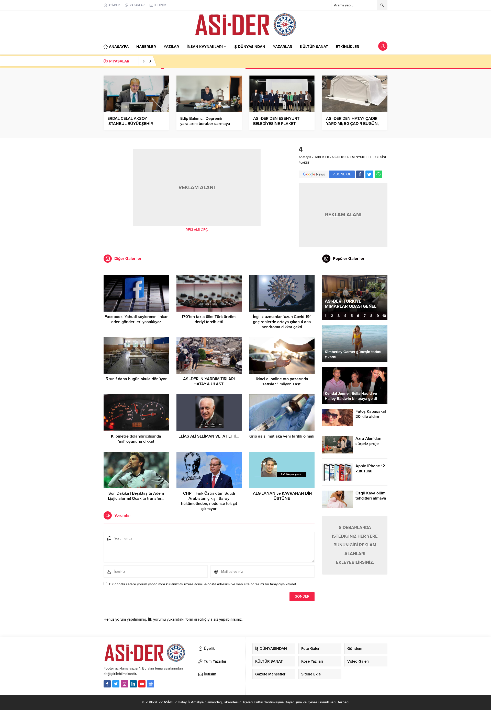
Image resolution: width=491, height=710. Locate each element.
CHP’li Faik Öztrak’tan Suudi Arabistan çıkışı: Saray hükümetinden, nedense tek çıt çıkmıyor (209, 501)
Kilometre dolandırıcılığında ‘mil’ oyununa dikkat (136, 439)
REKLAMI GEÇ (197, 230)
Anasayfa (305, 157)
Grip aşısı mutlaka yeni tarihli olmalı (281, 436)
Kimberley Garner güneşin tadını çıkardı (353, 354)
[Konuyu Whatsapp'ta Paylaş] (378, 174)
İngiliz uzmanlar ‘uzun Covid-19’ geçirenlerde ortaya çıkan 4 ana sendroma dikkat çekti (282, 322)
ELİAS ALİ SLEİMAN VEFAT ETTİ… (208, 436)
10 (384, 316)
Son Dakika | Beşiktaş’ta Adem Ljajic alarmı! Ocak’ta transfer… (136, 496)
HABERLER (321, 157)
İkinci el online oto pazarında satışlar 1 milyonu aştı (282, 381)
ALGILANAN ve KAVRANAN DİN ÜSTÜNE (282, 496)
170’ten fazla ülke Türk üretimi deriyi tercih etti (209, 319)
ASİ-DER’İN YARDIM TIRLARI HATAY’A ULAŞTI (209, 381)
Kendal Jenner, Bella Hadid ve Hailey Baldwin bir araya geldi (351, 396)
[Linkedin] (133, 683)
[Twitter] (115, 683)
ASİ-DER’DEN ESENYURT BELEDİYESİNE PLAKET (276, 121)
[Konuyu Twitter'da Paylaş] (369, 174)
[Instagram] (124, 683)
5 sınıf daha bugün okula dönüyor (136, 379)
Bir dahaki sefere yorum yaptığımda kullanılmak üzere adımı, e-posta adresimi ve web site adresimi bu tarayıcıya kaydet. (203, 584)
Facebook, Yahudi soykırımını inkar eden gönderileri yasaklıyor (136, 319)
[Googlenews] (150, 683)
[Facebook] (107, 683)
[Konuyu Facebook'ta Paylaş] (360, 174)
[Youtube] (142, 683)
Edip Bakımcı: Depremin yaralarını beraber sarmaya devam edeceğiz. (205, 123)
